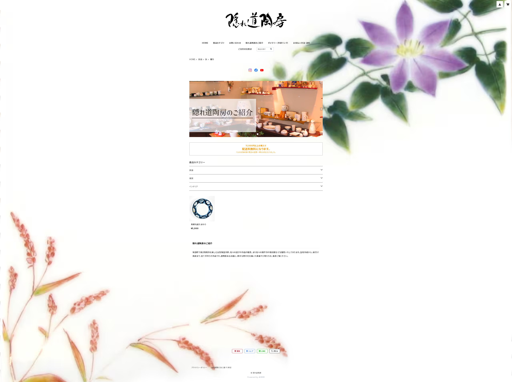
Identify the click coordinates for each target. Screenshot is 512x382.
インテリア (193, 186)
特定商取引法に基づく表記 (221, 368)
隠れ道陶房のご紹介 (254, 43)
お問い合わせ (235, 43)
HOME (205, 43)
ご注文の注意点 (245, 49)
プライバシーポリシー (199, 368)
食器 (200, 59)
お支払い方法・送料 (301, 43)
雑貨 (191, 178)
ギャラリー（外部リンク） (278, 43)
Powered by (253, 377)
